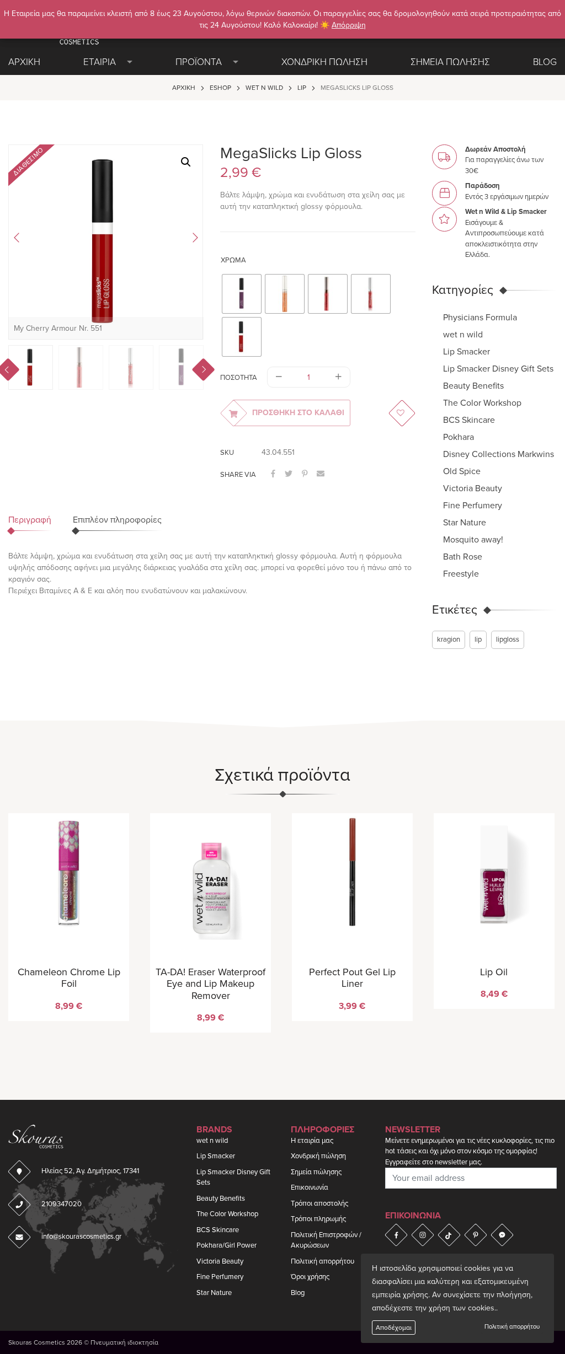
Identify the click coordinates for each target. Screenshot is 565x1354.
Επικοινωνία (309, 1187)
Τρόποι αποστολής (319, 1203)
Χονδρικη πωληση (324, 62)
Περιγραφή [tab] (29, 519)
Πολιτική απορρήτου (512, 1326)
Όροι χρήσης (310, 1276)
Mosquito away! (473, 539)
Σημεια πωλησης (450, 62)
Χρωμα (233, 260)
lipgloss (507, 639)
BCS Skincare (469, 420)
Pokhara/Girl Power (226, 1245)
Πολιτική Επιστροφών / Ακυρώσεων (326, 1240)
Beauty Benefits (473, 385)
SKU (227, 452)
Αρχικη (24, 62)
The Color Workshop (482, 403)
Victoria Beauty (472, 488)
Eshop (220, 88)
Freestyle (461, 573)
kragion (448, 639)
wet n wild (264, 88)
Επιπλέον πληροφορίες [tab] (117, 519)
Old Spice (462, 471)
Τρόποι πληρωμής (318, 1219)
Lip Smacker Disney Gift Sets (498, 368)
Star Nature (464, 522)
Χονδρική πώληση (318, 1156)
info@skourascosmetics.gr (81, 1236)
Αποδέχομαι (394, 1327)
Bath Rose (462, 556)
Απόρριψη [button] (349, 25)
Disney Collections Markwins (498, 454)
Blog (545, 62)
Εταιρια (99, 62)
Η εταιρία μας (312, 1140)
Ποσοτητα (238, 377)
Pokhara (458, 437)
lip (478, 639)
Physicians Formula (480, 317)
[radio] (241, 294)
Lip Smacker (466, 351)
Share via (238, 474)
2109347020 (61, 1204)
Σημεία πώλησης (316, 1172)
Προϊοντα (198, 62)
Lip (301, 88)
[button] (186, 162)
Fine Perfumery (472, 505)
